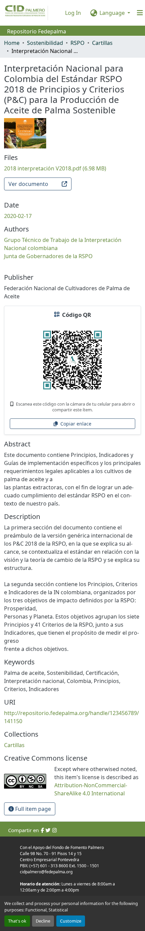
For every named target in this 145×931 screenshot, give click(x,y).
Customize (70, 921)
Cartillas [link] (102, 43)
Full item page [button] (32, 809)
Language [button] (112, 13)
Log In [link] (73, 13)
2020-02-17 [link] (18, 216)
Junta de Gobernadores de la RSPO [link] (48, 256)
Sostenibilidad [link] (45, 43)
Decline (43, 921)
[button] (14, 745)
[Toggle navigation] (140, 12)
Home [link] (12, 43)
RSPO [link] (77, 43)
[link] (72, 168)
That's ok (17, 921)
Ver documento (28, 184)
